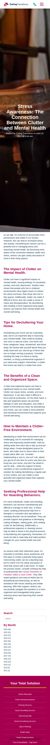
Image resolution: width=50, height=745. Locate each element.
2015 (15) (7, 662)
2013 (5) (7, 668)
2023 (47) (7, 638)
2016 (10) (7, 659)
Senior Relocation (25, 694)
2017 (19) (7, 656)
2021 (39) (7, 644)
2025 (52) (7, 632)
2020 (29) (7, 647)
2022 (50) (7, 641)
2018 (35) (7, 653)
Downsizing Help (25, 716)
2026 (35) (7, 629)
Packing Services (25, 705)
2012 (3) (7, 671)
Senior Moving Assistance (25, 700)
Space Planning (25, 727)
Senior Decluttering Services (25, 721)
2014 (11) (7, 665)
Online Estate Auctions (25, 737)
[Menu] (41, 4)
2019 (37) (7, 650)
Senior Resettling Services (25, 710)
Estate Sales (25, 732)
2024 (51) (7, 635)
